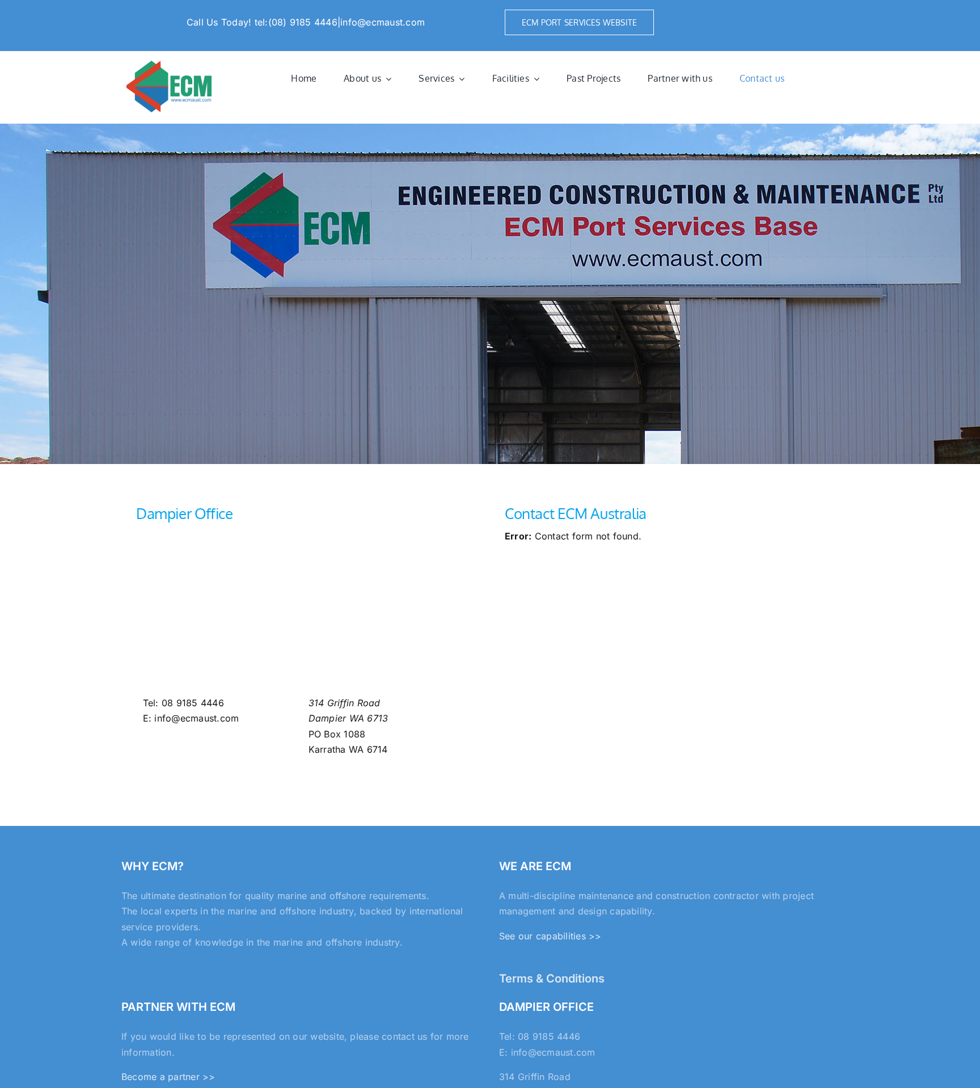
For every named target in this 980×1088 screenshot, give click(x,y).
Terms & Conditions (552, 978)
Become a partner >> (168, 1076)
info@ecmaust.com (382, 22)
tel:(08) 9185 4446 (296, 22)
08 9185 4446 (193, 703)
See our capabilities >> (550, 936)
